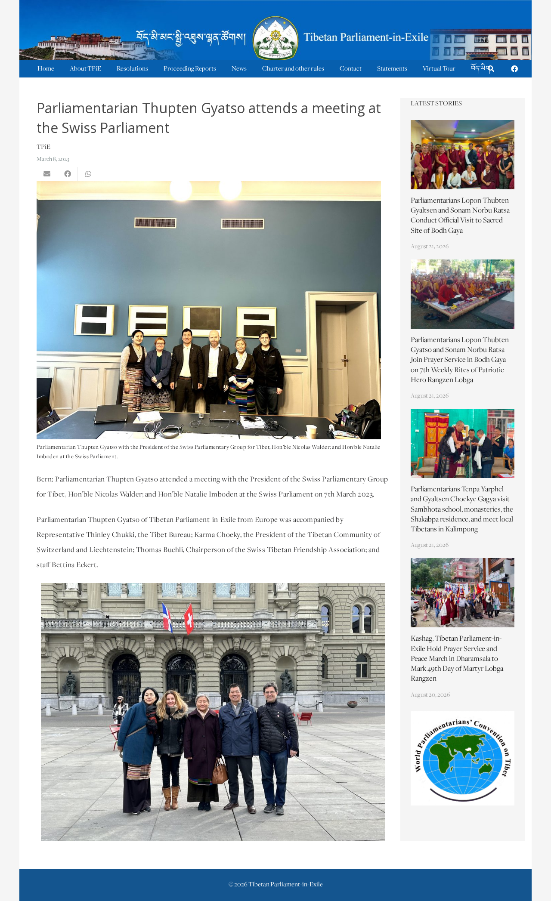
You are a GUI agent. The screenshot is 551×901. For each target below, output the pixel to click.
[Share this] (67, 174)
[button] (491, 69)
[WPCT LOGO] (463, 758)
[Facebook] (514, 69)
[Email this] (47, 174)
